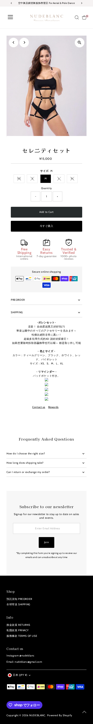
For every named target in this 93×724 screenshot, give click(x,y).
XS (20, 179)
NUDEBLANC (37, 715)
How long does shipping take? (25, 462)
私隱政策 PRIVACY (17, 630)
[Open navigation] (10, 17)
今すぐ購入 (46, 226)
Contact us (38, 407)
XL (74, 179)
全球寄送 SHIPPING (18, 604)
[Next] (24, 42)
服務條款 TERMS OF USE (21, 635)
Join (46, 542)
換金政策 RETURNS (18, 624)
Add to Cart (46, 211)
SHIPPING (17, 312)
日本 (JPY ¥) (20, 675)
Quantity (46, 188)
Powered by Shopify (59, 715)
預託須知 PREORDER (19, 599)
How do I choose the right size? (25, 453)
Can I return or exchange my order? (28, 472)
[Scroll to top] (84, 712)
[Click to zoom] (79, 42)
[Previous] (13, 42)
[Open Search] (77, 17)
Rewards (53, 407)
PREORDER (18, 299)
